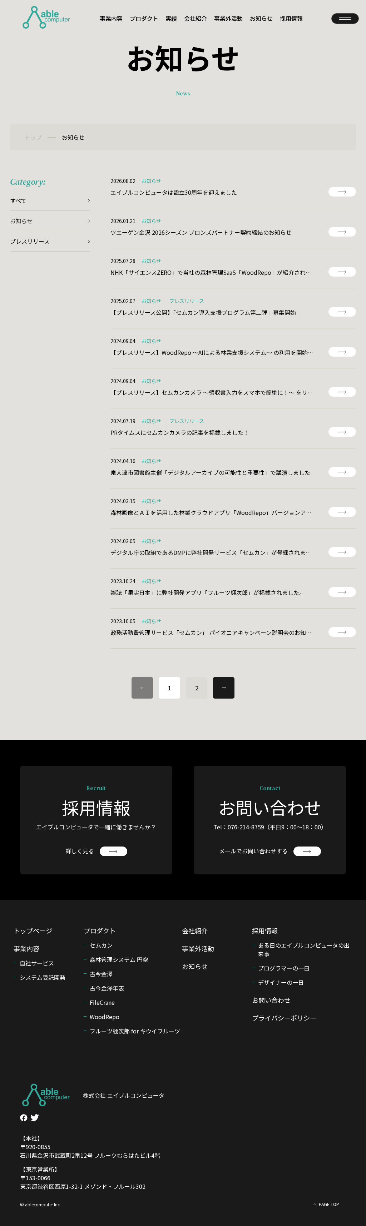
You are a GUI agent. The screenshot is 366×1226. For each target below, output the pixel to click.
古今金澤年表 (107, 988)
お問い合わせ (271, 999)
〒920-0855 (35, 1146)
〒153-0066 (35, 1177)
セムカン (101, 945)
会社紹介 (195, 18)
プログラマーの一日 (284, 968)
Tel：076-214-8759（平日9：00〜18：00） (270, 827)
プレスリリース (30, 241)
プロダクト (144, 18)
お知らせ (261, 18)
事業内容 (111, 18)
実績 (171, 18)
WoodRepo (104, 1016)
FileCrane (102, 1002)
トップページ (33, 930)
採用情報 (291, 18)
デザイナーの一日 (281, 982)
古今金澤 (101, 973)
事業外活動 (228, 18)
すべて (18, 200)
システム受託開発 (42, 977)
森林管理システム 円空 (119, 959)
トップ (33, 137)
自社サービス (37, 963)
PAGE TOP (329, 1204)
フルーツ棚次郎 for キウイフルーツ (135, 1031)
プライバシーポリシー (284, 1017)
